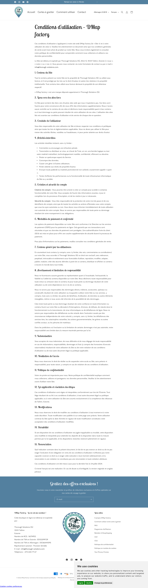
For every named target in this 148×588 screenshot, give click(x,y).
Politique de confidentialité (104, 544)
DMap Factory (25, 577)
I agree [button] (80, 583)
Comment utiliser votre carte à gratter (107, 522)
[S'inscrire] (91, 499)
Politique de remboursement (66, 577)
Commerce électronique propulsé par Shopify (43, 577)
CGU (96, 541)
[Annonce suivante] (97, 2)
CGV (96, 537)
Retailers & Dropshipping (103, 533)
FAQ (96, 525)
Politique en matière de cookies (105, 548)
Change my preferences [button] (103, 583)
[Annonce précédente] (51, 2)
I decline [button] (89, 583)
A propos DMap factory (102, 518)
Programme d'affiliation (102, 529)
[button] (122, 12)
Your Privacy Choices (101, 552)
